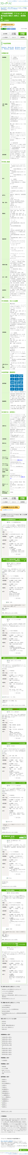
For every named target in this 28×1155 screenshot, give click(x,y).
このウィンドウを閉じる (23, 1153)
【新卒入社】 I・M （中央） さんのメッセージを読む (13, 705)
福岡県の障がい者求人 (7, 1052)
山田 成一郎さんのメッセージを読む (10, 832)
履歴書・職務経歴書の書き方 (8, 1025)
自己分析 (4, 1023)
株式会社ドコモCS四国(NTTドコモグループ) (11, 989)
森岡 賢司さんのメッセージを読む (10, 939)
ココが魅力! (5, 37)
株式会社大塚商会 (10, 890)
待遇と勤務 (11, 47)
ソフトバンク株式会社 (10, 783)
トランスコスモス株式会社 (10, 616)
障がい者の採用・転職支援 (6, 1141)
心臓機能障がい (5, 1091)
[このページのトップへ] (23, 1150)
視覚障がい (4, 1079)
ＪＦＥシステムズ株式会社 (8, 991)
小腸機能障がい (5, 1101)
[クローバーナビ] (6, 4)
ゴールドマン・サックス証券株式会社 (10, 1009)
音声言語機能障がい (6, 1083)
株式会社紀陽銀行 (6, 1007)
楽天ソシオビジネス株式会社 (10, 658)
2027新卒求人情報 (14, 34)
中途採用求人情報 (22, 34)
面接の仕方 (4, 1029)
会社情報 (5, 33)
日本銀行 (9, 743)
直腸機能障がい (5, 1099)
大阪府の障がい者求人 (7, 1050)
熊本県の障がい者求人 (7, 1054)
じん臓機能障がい (6, 1095)
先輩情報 (22, 37)
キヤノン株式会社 (8, 709)
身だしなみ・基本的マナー (8, 1027)
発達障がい (4, 1106)
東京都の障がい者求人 (7, 1043)
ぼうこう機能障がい (6, 1097)
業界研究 (4, 1021)
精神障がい (4, 1104)
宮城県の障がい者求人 (7, 1039)
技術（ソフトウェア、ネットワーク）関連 (6, 1072)
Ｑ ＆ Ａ (14, 37)
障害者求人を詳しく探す (6, 1111)
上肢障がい (4, 1085)
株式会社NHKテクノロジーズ (8, 998)
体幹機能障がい (5, 1089)
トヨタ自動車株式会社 (10, 519)
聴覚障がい (4, 1081)
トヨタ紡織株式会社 (6, 1005)
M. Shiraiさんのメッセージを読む (9, 886)
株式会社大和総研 (6, 1011)
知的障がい (4, 1102)
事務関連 (4, 1066)
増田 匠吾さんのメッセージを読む (10, 612)
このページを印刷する (13, 1153)
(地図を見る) (19, 460)
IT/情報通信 (6, 20)
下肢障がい (4, 1087)
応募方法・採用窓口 (20, 48)
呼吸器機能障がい (6, 1093)
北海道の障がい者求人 (7, 1037)
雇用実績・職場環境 (9, 48)
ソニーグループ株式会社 (7, 993)
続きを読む (4, 529)
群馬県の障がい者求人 (7, 1041)
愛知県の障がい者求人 (7, 1048)
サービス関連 (5, 1068)
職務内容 (5, 47)
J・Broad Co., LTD (8, 1152)
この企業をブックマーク (7, 26)
